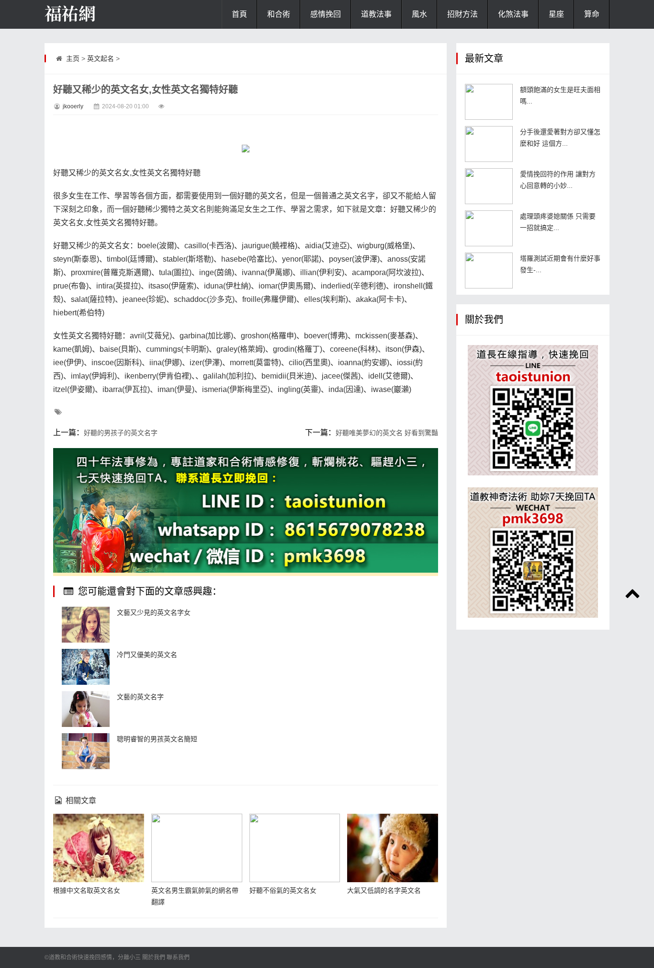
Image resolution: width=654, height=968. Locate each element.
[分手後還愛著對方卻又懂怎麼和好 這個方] (489, 144)
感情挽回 (325, 14)
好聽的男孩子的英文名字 (121, 433)
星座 (556, 14)
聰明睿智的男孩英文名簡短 (157, 739)
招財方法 (462, 14)
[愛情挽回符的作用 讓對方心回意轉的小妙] (489, 186)
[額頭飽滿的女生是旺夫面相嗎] (489, 102)
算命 (591, 14)
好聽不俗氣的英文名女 (282, 890)
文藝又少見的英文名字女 (154, 612)
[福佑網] (92, 14)
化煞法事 (513, 14)
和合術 (278, 14)
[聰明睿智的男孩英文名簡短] (86, 751)
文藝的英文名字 (140, 697)
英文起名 (100, 58)
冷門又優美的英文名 (147, 654)
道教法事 (376, 14)
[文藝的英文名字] (86, 709)
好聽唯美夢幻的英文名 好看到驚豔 (387, 433)
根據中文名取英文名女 (86, 890)
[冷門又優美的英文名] (86, 667)
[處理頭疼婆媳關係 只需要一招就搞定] (489, 228)
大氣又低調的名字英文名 (384, 890)
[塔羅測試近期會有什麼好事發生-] (489, 270)
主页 (72, 58)
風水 (419, 14)
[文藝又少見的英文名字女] (86, 625)
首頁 (239, 14)
